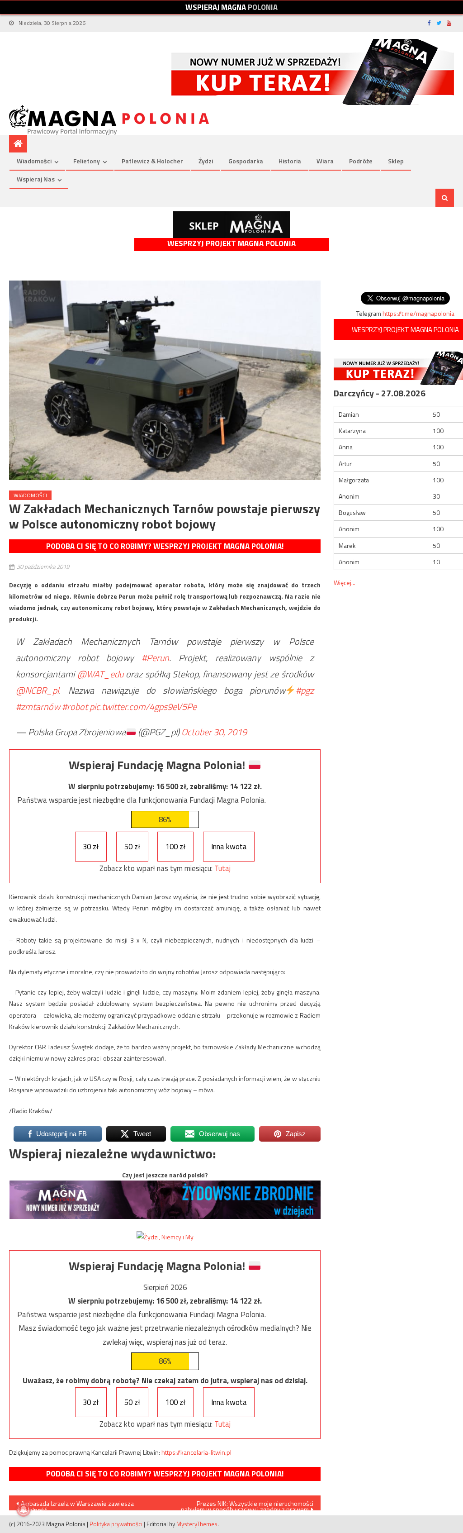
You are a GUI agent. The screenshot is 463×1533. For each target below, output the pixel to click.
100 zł (175, 846)
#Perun (155, 658)
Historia (290, 161)
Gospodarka (245, 161)
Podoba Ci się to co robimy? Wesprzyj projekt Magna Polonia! (164, 546)
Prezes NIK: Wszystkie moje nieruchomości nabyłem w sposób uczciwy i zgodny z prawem (247, 1504)
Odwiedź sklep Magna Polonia (231, 224)
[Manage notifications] (23, 1509)
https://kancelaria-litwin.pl (196, 1452)
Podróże (361, 161)
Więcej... (344, 582)
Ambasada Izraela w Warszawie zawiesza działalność (75, 1504)
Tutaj (222, 868)
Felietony (86, 161)
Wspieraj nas (36, 179)
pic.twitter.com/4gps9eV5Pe (143, 707)
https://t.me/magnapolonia (418, 313)
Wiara (325, 161)
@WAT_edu (100, 674)
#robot (75, 707)
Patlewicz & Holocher (152, 161)
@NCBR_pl (37, 690)
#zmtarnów (38, 707)
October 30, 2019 (214, 732)
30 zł (91, 846)
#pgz (305, 690)
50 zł (132, 846)
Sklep (396, 161)
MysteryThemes (196, 1523)
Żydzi (205, 161)
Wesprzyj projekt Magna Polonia (231, 243)
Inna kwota (229, 846)
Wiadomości (34, 161)
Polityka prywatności (116, 1523)
